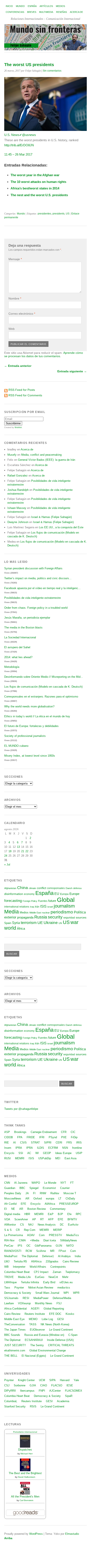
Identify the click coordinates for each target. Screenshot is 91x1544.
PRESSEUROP (69, 1203)
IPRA (18, 1147)
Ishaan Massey (16, 508)
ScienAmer (21, 1219)
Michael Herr (27, 1453)
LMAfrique (10, 1282)
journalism (64, 906)
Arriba (8, 1538)
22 (26, 851)
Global (65, 899)
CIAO (43, 1385)
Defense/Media (62, 1298)
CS (22, 1224)
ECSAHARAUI (34, 1340)
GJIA (33, 1385)
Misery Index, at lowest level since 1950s (29, 755)
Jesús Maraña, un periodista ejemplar (27, 617)
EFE (23, 1203)
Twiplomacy (72, 1272)
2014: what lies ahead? (18, 657)
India (78, 1256)
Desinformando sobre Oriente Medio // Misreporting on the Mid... (43, 676)
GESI (60, 1319)
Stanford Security (15, 1406)
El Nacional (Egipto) (34, 1355)
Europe (74, 894)
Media (11, 911)
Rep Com (29, 1229)
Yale (76, 1380)
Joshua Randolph (18, 489)
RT (42, 1219)
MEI (57, 1158)
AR (27, 1198)
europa (50, 1198)
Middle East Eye (14, 1319)
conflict (41, 888)
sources (81, 917)
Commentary (58, 1208)
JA (27, 1193)
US (67, 213)
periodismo (62, 911)
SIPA (52, 1380)
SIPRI (47, 1142)
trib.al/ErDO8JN (19, 145)
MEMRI (19, 1158)
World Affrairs (38, 1266)
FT (72, 1182)
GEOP (47, 1153)
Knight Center (26, 1380)
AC (29, 1153)
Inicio (9, 6)
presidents (58, 213)
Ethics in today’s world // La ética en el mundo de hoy (37, 716)
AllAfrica (50, 1203)
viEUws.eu (66, 1282)
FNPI (42, 1390)
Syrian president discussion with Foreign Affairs (33, 568)
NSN (65, 1147)
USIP (79, 1153)
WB (6, 1266)
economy (29, 894)
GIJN (59, 1245)
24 (5, 855)
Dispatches (25, 1449)
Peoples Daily (12, 1193)
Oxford (37, 1198)
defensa (77, 888)
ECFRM (53, 1147)
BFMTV (72, 1219)
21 (22, 851)
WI (37, 1153)
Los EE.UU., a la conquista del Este (61, 527)
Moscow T (69, 1193)
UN (60, 923)
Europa (64, 894)
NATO (70, 1245)
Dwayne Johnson (17, 522)
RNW (43, 1193)
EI (5, 1208)
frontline (77, 1147)
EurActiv (73, 1224)
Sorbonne (19, 1385)
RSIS (33, 1406)
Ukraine (51, 922)
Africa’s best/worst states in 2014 (35, 188)
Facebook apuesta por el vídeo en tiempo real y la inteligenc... (42, 588)
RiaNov (54, 1193)
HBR (27, 1214)
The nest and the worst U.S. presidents (39, 195)
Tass (7, 1287)
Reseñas (61, 12)
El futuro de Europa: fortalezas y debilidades (31, 726)
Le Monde (50, 1182)
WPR (76, 1292)
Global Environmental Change (47, 1350)
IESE (69, 1385)
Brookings (20, 1132)
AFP (51, 1219)
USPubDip (44, 1158)
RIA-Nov (9, 1240)
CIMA (22, 1240)
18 (9, 851)
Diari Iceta (49, 1240)
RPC (78, 1214)
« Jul (7, 864)
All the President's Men (25, 1496)
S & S (8, 1229)
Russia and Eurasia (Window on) (44, 1334)
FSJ (59, 1303)
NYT (63, 1182)
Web (11, 328)
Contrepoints (58, 1266)
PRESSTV (55, 1235)
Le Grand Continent (61, 1329)
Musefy (12, 454)
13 (18, 846)
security (55, 917)
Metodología (11, 666)
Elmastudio (72, 1533)
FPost (62, 1251)
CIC (73, 1132)
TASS (32, 1324)
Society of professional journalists (25, 735)
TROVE (9, 1277)
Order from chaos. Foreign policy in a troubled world (36, 607)
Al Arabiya (64, 1256)
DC (62, 1224)
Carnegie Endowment (44, 1132)
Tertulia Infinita (30, 1282)
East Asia (70, 1158)
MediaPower (40, 1298)
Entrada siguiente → (72, 371)
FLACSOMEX (73, 1390)
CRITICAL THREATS (61, 1345)
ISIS (43, 906)
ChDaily (70, 1198)
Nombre (14, 298)
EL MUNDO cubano (16, 745)
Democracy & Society (17, 1292)
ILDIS (40, 1147)
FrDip (74, 1137)
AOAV (31, 1235)
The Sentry (37, 1345)
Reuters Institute (35, 1313)
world (10, 928)
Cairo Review (71, 1261)
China (22, 887)
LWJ (7, 1261)
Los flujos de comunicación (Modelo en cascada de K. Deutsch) (43, 686)
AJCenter (55, 1390)
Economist (49, 1188)
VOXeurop (24, 1303)
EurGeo (39, 1277)
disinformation (13, 894)
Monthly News (43, 1303)
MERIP (57, 1229)
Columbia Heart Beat (17, 1272)
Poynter (19, 1287)
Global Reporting (54, 1308)
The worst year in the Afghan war (35, 175)
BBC (22, 1188)
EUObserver (37, 1329)
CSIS (23, 1142)
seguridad (69, 917)
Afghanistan (10, 888)
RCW (29, 1251)
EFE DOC (55, 1313)
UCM (42, 1380)
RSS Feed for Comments (25, 395)
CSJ (7, 1385)
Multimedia (46, 12)
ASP (7, 1132)
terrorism (29, 922)
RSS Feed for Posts (21, 389)
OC (28, 1245)
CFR (63, 1132)
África (21, 928)
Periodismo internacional (25, 1432)
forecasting (13, 900)
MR (52, 1251)
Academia (63, 1401)
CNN (7, 1182)
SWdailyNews (68, 1240)
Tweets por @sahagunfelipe (21, 1108)
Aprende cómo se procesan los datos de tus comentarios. (43, 354)
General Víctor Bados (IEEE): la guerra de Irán (46, 459)
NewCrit (53, 1277)
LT (59, 1198)
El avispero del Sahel (17, 647)
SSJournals (11, 1298)
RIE (6, 1142)
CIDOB (8, 1137)
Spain (7, 923)
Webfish (18, 427)
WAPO (36, 1182)
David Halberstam (26, 1477)
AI (14, 1142)
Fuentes (42, 901)
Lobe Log (47, 1319)
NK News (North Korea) (55, 1324)
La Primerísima (13, 1235)
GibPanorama (43, 1245)
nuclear (46, 912)
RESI (26, 1298)
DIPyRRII (10, 1390)
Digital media (12, 1214)
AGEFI (35, 1308)
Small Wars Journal (47, 1292)
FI (34, 1193)
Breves (31, 12)
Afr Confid (10, 1203)
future (52, 900)
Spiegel (34, 1188)
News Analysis (47, 1224)
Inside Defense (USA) (60, 1340)
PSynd (53, 1137)
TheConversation (14, 1324)
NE (13, 1208)
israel (50, 906)
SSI (20, 1153)
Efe (69, 1214)
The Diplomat (30, 1256)
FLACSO (56, 1385)
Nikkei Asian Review (40, 1287)
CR (18, 1229)
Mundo (20, 6)
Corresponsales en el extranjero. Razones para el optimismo (41, 696)
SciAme (41, 1251)
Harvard (64, 1380)
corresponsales (56, 888)
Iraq (32, 906)
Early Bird (49, 1282)
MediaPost (10, 1256)
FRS (69, 1142)
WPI (66, 1292)
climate (32, 888)
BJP (60, 1214)
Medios (60, 6)
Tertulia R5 (20, 1261)
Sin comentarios (52, 70)
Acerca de (76, 12)
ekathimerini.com (14, 1350)
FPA (19, 1137)
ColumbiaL (10, 1401)
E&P (51, 1214)
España (32, 6)
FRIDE (31, 1137)
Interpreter (19, 1266)
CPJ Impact (41, 1272)
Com (42, 1235)
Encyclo (9, 1153)
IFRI (41, 1137)
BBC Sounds (12, 1334)
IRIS (79, 1142)
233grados (52, 1261)
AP (34, 1219)
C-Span (72, 1334)
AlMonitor (10, 1224)
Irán (37, 906)
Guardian (9, 1188)
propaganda (25, 917)
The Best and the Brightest (25, 1473)
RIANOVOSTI (12, 1251)
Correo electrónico (21, 313)
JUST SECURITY (15, 1345)
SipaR (68, 1396)
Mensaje (15, 259)
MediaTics (72, 1235)
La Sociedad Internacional (20, 637)
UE (40, 923)
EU (56, 894)
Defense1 (48, 1256)
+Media (34, 1240)
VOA (7, 1219)
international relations (16, 906)
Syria (16, 923)
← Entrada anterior (17, 365)
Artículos (46, 6)
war (74, 922)
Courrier (65, 1188)
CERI (59, 1142)
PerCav (8, 1245)
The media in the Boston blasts (23, 627)
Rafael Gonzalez (17, 475)
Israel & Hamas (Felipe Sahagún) (51, 517)
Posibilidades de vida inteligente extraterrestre (32, 597)
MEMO (33, 1319)
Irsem (7, 1147)
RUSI (7, 1158)
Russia (40, 917)
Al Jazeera (20, 1182)
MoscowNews (12, 1198)
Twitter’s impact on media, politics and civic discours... (38, 578)
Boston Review (36, 1208)
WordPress (36, 1533)
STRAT (35, 1142)
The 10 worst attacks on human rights (38, 182)
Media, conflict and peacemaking (41, 454)
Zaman (57, 1272)
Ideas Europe (63, 1153)
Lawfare (9, 1303)
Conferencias (15, 12)
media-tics (63, 1287)
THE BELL (10, 1355)
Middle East (35, 912)
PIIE (64, 1137)
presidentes (44, 213)
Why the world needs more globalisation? (29, 706)
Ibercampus (27, 1390)
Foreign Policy (30, 901)
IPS (20, 1245)
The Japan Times (15, 1329)
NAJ (30, 1224)
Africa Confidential (15, 1308)
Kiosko (70, 1313)
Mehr (65, 1277)
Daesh (69, 888)
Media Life (24, 1277)
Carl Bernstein (26, 1500)
